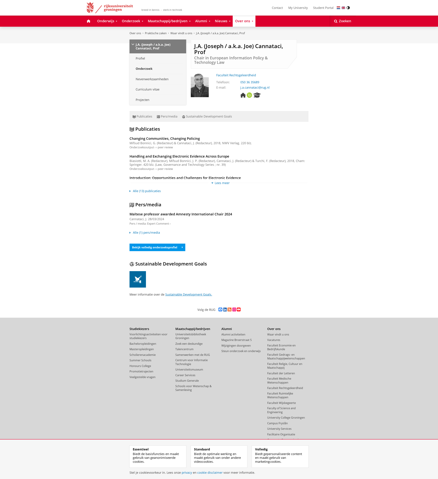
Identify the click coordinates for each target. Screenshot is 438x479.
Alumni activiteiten (233, 334)
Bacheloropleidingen (143, 344)
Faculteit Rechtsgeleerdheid (236, 75)
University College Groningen (286, 417)
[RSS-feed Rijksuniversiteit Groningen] (229, 310)
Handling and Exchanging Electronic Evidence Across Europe (179, 156)
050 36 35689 (249, 82)
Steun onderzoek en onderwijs (241, 351)
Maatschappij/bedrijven (192, 329)
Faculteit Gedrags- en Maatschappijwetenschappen (286, 356)
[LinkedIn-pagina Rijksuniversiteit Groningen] (225, 310)
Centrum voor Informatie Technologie (191, 362)
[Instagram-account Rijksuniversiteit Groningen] (234, 310)
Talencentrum (184, 349)
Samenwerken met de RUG (192, 355)
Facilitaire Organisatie (281, 434)
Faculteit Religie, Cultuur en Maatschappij (284, 366)
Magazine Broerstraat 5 (236, 340)
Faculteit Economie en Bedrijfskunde (281, 347)
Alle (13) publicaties (147, 191)
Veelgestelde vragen (143, 377)
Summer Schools (140, 360)
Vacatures (273, 340)
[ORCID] (249, 95)
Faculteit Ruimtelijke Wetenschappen (280, 395)
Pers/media (168, 116)
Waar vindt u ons (181, 33)
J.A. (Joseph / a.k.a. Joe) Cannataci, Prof (220, 33)
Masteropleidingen (142, 349)
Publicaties (144, 116)
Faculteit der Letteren (281, 373)
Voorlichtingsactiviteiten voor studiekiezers (149, 336)
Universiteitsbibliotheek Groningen (190, 336)
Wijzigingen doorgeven (236, 345)
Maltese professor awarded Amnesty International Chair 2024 (181, 214)
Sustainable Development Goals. (188, 294)
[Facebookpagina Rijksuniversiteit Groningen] (220, 310)
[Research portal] (257, 95)
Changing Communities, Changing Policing (165, 138)
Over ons (135, 33)
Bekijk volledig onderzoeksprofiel (154, 247)
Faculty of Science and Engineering (281, 410)
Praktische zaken (156, 33)
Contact (277, 8)
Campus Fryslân (277, 423)
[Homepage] (243, 95)
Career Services (185, 375)
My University (298, 8)
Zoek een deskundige (189, 344)
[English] (343, 8)
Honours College (140, 366)
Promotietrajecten (141, 371)
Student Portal (323, 8)
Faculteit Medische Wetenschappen (279, 380)
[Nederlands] (338, 8)
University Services (279, 429)
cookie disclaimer (210, 473)
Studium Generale (187, 381)
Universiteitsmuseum (189, 369)
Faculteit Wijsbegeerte (281, 403)
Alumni (226, 329)
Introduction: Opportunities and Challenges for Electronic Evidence (185, 178)
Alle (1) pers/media (146, 233)
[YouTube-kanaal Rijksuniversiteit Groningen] (239, 310)
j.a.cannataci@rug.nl (255, 87)
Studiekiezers (139, 329)
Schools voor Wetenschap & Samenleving (193, 388)
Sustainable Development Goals (208, 116)
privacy (187, 473)
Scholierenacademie (143, 355)
